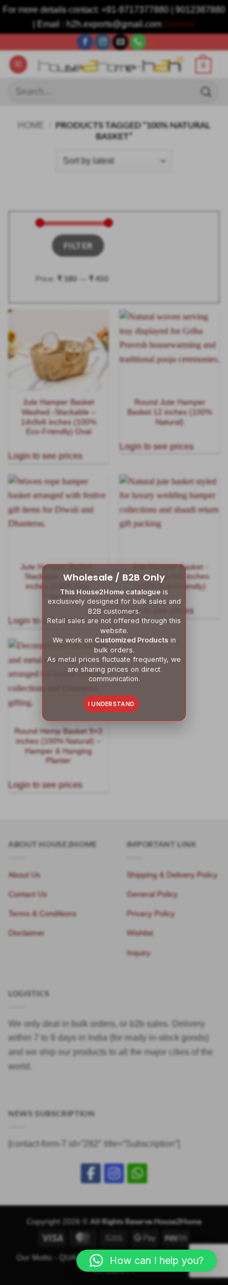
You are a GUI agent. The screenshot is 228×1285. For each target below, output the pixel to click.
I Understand (111, 704)
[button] (146, 1261)
